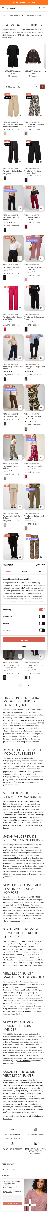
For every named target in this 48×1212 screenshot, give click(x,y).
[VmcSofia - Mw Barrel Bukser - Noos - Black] (26, 180)
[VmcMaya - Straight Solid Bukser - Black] (26, 379)
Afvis (24, 647)
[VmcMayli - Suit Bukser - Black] (4, 277)
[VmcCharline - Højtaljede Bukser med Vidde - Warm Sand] (4, 133)
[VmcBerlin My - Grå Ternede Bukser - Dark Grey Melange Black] (4, 677)
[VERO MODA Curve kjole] (13, 56)
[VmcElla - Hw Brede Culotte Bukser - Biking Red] (26, 226)
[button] (43, 8)
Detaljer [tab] (24, 571)
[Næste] (28, 685)
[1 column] (36, 86)
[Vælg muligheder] (20, 115)
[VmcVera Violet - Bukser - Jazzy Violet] (26, 476)
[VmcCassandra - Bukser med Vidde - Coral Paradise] (4, 329)
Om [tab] (39, 571)
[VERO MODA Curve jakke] (33, 56)
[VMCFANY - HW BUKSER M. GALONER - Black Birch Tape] (29, 677)
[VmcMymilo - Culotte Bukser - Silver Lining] (4, 525)
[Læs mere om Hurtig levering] (13, 1129)
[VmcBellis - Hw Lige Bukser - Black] (4, 230)
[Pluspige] (11, 8)
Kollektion (14, 15)
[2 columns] (42, 86)
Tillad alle (24, 641)
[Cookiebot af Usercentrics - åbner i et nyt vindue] (35, 565)
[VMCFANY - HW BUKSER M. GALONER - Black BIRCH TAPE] (26, 677)
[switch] (42, 616)
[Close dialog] (45, 1180)
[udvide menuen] (3, 8)
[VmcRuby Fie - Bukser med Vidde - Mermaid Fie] (26, 429)
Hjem (4, 15)
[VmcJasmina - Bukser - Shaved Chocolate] (4, 423)
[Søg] (39, 8)
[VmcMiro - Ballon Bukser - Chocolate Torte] (4, 178)
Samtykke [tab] (9, 571)
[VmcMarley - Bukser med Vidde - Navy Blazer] (4, 379)
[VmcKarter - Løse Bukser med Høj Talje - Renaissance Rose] (26, 279)
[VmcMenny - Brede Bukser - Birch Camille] (4, 478)
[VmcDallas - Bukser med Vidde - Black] (26, 329)
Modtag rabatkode (12, 1203)
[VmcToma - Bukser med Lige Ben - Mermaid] (26, 528)
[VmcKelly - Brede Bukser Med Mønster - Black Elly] (26, 133)
